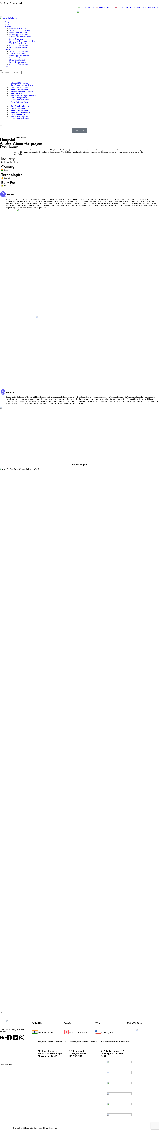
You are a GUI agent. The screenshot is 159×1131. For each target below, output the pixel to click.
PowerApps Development (18, 58)
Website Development (17, 54)
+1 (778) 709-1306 (78, 1032)
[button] (79, 1013)
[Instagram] (22, 1038)
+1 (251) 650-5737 (110, 1032)
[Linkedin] (15, 1038)
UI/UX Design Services (18, 43)
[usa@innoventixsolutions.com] (98, 1041)
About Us (8, 24)
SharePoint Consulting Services (20, 30)
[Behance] (3, 1038)
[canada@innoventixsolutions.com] (66, 1041)
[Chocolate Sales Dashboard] (79, 740)
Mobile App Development (19, 35)
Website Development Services (20, 37)
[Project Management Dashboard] (79, 830)
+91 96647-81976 (46, 1032)
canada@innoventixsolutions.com (85, 1042)
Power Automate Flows (18, 47)
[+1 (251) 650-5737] (98, 1032)
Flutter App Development (18, 33)
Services (8, 26)
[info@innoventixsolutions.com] (35, 1041)
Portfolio (8, 49)
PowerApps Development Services (22, 41)
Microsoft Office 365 (17, 60)
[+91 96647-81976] (35, 1032)
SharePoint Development (18, 51)
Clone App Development (18, 45)
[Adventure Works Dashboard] (79, 559)
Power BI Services (16, 39)
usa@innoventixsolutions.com (115, 1042)
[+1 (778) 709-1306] (66, 1032)
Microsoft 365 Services (17, 28)
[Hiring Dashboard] (79, 1011)
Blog (6, 66)
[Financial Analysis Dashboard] (79, 650)
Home (7, 22)
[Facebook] (9, 1038)
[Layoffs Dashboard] (79, 921)
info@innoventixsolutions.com (52, 1042)
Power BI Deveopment (17, 62)
